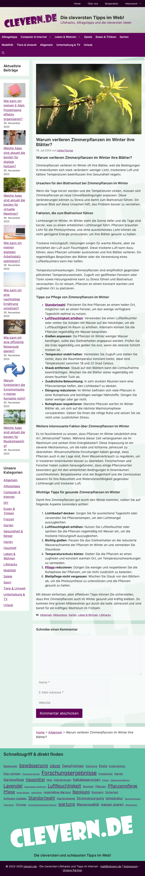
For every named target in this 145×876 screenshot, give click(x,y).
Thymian (21, 804)
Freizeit (9, 519)
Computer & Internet (34, 37)
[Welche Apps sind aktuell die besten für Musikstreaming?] (14, 418)
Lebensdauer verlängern (35, 787)
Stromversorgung (90, 798)
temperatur (114, 798)
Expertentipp (117, 766)
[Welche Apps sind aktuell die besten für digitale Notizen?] (14, 138)
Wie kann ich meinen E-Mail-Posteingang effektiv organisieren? (14, 110)
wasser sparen (112, 804)
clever (55, 765)
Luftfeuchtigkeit (64, 785)
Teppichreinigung (132, 799)
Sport (7, 582)
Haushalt (10, 548)
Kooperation (111, 3)
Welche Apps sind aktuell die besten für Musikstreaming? (14, 437)
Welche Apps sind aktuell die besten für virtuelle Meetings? (14, 204)
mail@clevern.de (110, 866)
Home (77, 3)
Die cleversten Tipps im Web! (92, 17)
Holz (49, 780)
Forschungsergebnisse (69, 773)
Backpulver (11, 766)
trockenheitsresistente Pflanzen (42, 805)
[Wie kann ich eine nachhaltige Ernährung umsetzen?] (14, 280)
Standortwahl (55, 305)
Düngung (91, 766)
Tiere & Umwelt (27, 45)
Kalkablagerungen (86, 780)
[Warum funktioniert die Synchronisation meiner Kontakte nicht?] (14, 370)
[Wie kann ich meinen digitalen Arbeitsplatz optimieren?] (14, 233)
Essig (103, 766)
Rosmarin (97, 792)
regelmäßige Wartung (57, 792)
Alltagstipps (9, 37)
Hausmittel (35, 779)
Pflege (50, 567)
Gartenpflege (14, 780)
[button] (3, 53)
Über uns (93, 3)
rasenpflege (36, 792)
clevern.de (30, 866)
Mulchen (88, 786)
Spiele (88, 37)
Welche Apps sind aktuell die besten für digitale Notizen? (14, 157)
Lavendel (13, 785)
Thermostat (9, 805)
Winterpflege (131, 805)
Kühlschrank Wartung (120, 780)
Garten (124, 37)
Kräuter (105, 780)
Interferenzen (62, 780)
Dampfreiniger (73, 766)
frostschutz (105, 773)
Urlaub (88, 45)
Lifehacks (105, 614)
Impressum (131, 3)
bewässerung (33, 765)
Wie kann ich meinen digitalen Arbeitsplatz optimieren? (13, 252)
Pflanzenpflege (122, 785)
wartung (66, 804)
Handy (8, 542)
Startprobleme (66, 798)
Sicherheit (111, 792)
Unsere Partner (72, 870)
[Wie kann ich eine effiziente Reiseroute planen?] (14, 328)
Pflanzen (100, 786)
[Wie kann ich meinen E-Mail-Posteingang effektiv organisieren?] (14, 91)
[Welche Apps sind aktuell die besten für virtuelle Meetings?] (14, 185)
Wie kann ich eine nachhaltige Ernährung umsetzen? (13, 299)
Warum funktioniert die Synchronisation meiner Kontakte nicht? (14, 389)
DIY (6, 503)
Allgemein (46, 45)
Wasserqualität (88, 804)
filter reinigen (12, 773)
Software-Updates (15, 798)
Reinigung (81, 792)
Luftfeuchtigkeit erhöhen (64, 318)
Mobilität (7, 45)
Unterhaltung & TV (68, 45)
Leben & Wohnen (65, 37)
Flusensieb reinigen (31, 774)
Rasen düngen (23, 792)
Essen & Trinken (106, 37)
